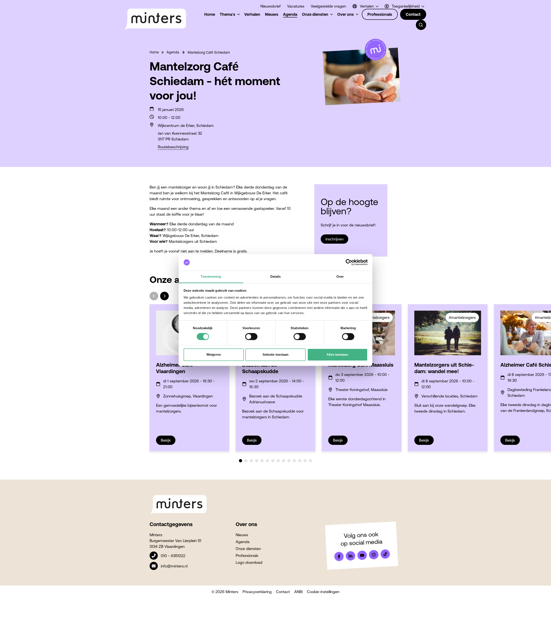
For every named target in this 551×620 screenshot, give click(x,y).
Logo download (249, 562)
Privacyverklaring (257, 591)
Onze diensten (248, 548)
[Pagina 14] (310, 460)
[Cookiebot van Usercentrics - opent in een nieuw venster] (349, 262)
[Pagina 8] (278, 460)
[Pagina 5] (262, 460)
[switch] (251, 336)
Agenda (173, 52)
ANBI (298, 591)
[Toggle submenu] (421, 25)
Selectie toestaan (276, 354)
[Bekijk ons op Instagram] (374, 555)
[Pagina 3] (251, 460)
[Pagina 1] (240, 460)
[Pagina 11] (294, 460)
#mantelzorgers (376, 317)
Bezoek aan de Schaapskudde (260, 368)
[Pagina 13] (305, 460)
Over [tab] (340, 276)
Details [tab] (275, 276)
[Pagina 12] (299, 460)
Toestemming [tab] (211, 276)
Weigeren (213, 354)
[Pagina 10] (289, 460)
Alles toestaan (337, 354)
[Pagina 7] (272, 460)
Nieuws (242, 535)
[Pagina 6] (267, 460)
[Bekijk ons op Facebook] (339, 556)
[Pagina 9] (283, 460)
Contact (283, 591)
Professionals (247, 555)
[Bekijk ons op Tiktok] (385, 554)
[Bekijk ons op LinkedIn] (351, 556)
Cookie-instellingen (323, 591)
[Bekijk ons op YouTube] (362, 555)
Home (154, 52)
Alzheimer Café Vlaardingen (174, 368)
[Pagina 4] (256, 460)
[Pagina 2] (246, 460)
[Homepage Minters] (155, 19)
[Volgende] (164, 296)
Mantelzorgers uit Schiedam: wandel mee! (444, 368)
